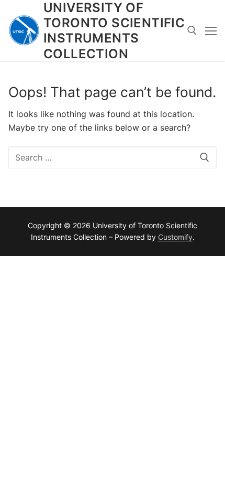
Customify (175, 236)
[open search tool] (192, 30)
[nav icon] (211, 31)
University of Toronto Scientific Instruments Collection (114, 30)
